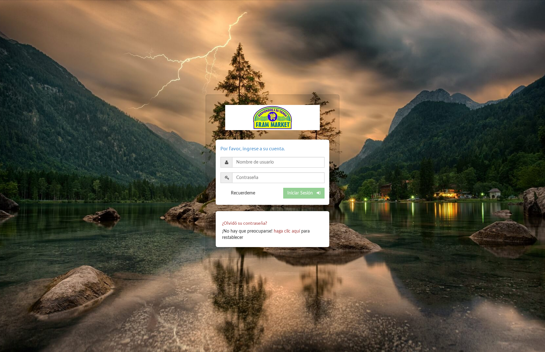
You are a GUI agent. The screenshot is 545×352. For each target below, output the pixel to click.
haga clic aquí (287, 231)
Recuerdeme (243, 193)
